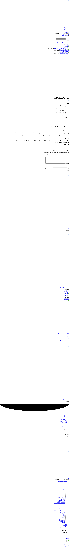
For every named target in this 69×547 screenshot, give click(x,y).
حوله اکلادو (67, 295)
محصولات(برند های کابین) (63, 48)
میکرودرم (63, 490)
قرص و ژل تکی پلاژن (61, 519)
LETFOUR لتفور (62, 509)
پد (64, 518)
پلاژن (64, 484)
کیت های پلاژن (62, 521)
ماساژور (63, 489)
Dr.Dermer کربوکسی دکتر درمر (60, 502)
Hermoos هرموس (62, 506)
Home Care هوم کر (62, 508)
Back (64, 498)
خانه (68, 48)
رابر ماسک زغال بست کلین (63, 333)
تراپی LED (63, 486)
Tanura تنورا (63, 513)
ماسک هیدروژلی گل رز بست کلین (62, 399)
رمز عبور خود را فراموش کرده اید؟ (63, 42)
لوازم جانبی (63, 522)
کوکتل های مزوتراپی (61, 520)
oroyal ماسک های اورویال (60, 511)
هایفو (64, 493)
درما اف (63, 487)
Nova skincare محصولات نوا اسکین (59, 510)
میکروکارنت (63, 491)
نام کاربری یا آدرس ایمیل (64, 37)
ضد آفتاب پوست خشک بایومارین (62, 340)
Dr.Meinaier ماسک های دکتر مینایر (59, 503)
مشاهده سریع (66, 232)
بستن (68, 478)
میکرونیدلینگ (63, 492)
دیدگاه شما (67, 163)
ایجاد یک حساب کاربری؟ (63, 35)
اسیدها (64, 516)
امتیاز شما (67, 155)
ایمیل (68, 166)
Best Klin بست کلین (61, 500)
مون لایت (63, 523)
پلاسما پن (63, 485)
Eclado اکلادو (56, 48)
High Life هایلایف (62, 507)
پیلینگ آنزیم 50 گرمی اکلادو (64, 50)
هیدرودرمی (63, 494)
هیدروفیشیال (63, 495)
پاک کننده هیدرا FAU (65, 228)
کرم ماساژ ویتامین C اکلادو (64, 53)
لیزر (64, 488)
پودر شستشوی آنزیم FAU (64, 287)
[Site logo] (67, 46)
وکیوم (64, 496)
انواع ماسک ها (62, 517)
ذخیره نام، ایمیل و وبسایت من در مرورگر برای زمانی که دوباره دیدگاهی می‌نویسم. (54, 168)
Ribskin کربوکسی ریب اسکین (60, 512)
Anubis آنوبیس (62, 499)
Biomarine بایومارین (61, 501)
